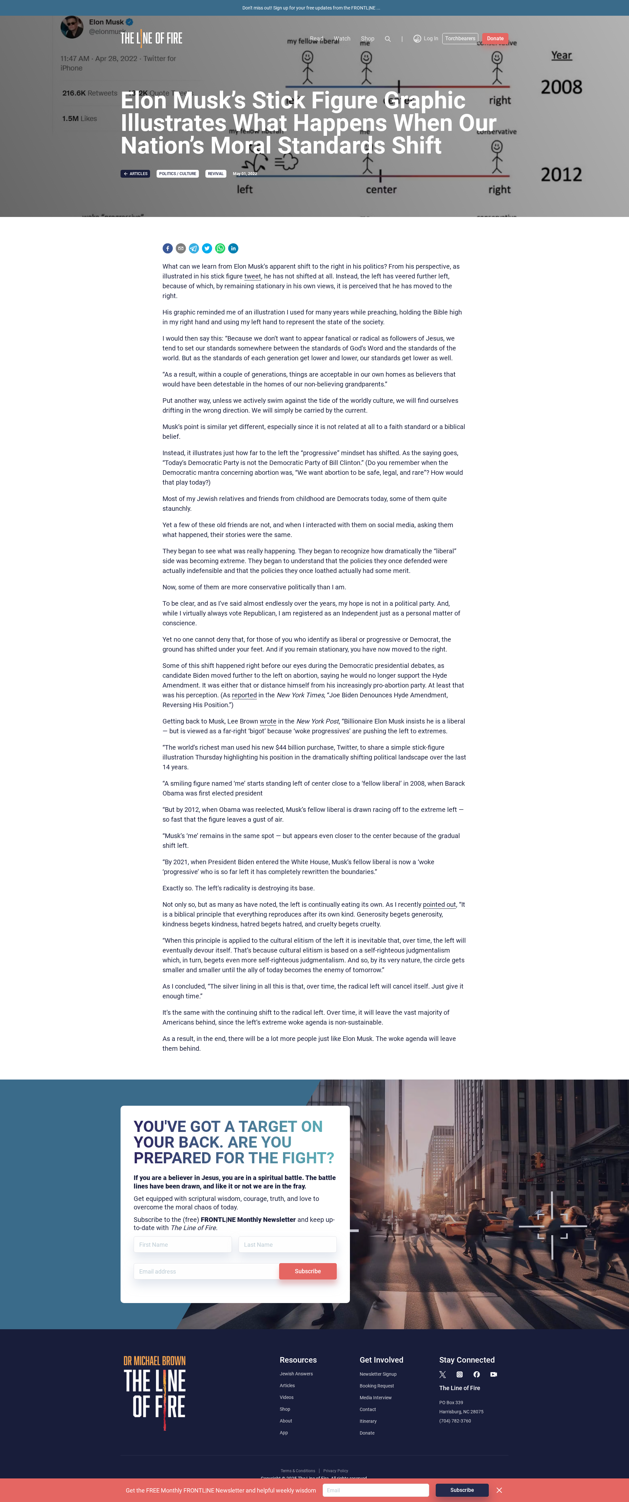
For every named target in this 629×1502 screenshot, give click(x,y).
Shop (367, 38)
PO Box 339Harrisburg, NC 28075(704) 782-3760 (461, 1411)
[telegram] (194, 248)
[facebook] (167, 248)
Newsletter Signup (378, 1374)
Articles (287, 1385)
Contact (368, 1409)
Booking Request (377, 1385)
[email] (181, 248)
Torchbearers (460, 38)
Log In (431, 38)
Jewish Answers (296, 1373)
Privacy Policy (335, 1471)
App (284, 1432)
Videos (287, 1397)
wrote (268, 721)
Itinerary (368, 1421)
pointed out (439, 904)
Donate (495, 38)
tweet (252, 276)
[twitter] (207, 248)
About (286, 1420)
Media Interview (376, 1397)
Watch (342, 38)
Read (316, 38)
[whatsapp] (220, 248)
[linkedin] (233, 248)
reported (244, 695)
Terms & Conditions (298, 1471)
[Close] (499, 1490)
